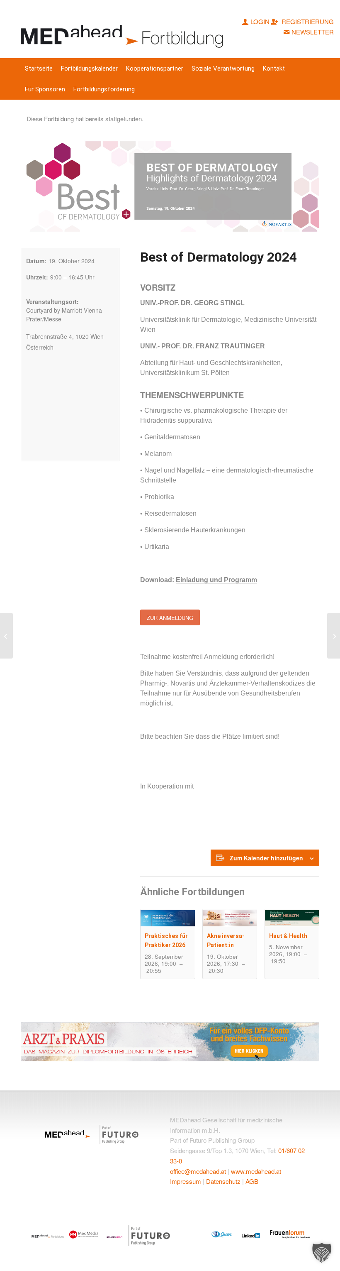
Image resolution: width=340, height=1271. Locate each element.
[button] (322, 1252)
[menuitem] (39, 68)
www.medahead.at (256, 1171)
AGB (251, 1181)
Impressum (185, 1181)
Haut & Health (288, 936)
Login (260, 21)
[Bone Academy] (333, 636)
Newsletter (312, 31)
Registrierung (307, 21)
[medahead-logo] (124, 29)
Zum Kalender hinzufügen (266, 858)
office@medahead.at (198, 1171)
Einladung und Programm (216, 579)
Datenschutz (223, 1181)
